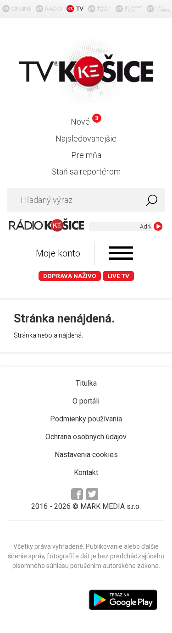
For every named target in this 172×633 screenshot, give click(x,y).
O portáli (86, 401)
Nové (84, 121)
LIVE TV (118, 276)
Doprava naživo (69, 276)
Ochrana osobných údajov (86, 436)
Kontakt (86, 472)
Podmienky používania (86, 419)
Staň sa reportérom (86, 171)
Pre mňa (86, 155)
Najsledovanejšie (86, 138)
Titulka (86, 383)
